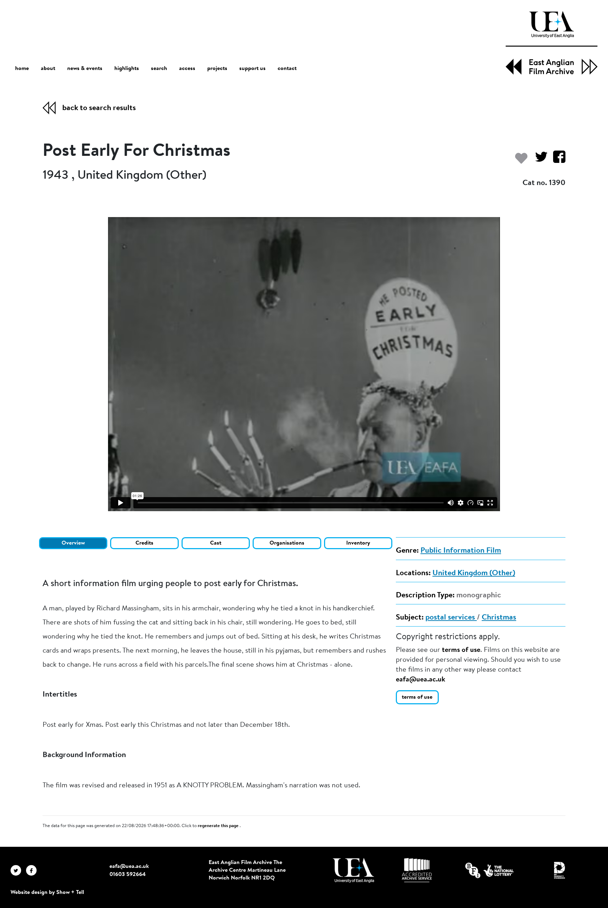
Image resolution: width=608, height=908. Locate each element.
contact (287, 68)
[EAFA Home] (551, 43)
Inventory (358, 543)
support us (252, 68)
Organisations (287, 543)
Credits (144, 543)
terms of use (461, 650)
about (48, 68)
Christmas (499, 618)
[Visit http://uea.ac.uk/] (353, 870)
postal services (451, 618)
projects (217, 68)
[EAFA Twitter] (18, 870)
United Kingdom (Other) (473, 573)
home (22, 68)
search (159, 68)
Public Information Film (460, 551)
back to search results (99, 108)
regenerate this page (219, 826)
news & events (84, 68)
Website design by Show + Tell (47, 892)
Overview (73, 543)
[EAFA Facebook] (33, 870)
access (187, 68)
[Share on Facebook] (556, 160)
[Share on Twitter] (538, 160)
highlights (126, 68)
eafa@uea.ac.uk (420, 679)
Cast (215, 543)
